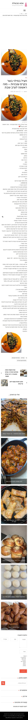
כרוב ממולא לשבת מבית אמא (14, 481)
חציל (23, 358)
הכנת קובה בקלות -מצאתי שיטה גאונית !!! (14, 597)
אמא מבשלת (18, 3)
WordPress (8, 717)
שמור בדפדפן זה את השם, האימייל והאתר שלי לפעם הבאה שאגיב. (23, 660)
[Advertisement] (14, 34)
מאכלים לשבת (16, 358)
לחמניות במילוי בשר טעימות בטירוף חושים (14, 560)
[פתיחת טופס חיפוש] (2, 217)
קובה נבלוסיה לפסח (14, 627)
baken (25, 91)
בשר (26, 77)
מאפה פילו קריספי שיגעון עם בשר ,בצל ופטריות (14, 521)
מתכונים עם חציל (22, 360)
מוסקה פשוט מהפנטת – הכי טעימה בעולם (14, 433)
